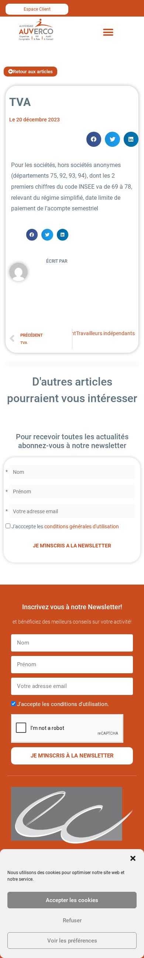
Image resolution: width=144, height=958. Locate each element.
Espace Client (37, 9)
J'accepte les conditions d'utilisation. (63, 704)
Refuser (72, 920)
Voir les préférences (72, 940)
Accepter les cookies (72, 900)
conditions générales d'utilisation (81, 526)
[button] (133, 858)
